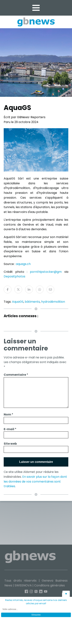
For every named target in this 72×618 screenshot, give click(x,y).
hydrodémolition (53, 302)
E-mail (10, 429)
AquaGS (17, 302)
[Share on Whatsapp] (40, 289)
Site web (10, 443)
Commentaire (16, 375)
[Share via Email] (50, 289)
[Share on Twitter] (18, 289)
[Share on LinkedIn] (29, 289)
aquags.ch (23, 264)
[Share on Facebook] (7, 289)
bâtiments (32, 302)
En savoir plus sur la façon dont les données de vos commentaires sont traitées (35, 481)
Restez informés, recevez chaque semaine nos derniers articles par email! (36, 601)
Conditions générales (49, 585)
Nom (8, 414)
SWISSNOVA (23, 585)
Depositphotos (14, 276)
